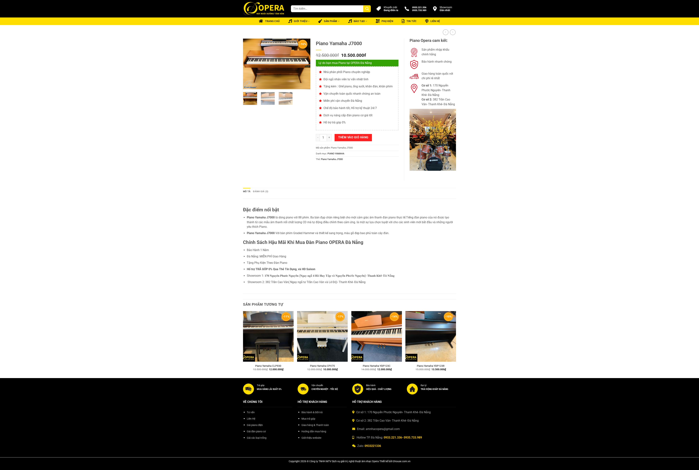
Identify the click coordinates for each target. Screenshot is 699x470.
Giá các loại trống (256, 437)
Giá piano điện (255, 425)
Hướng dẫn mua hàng (313, 431)
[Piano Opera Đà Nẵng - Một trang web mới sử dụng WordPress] (264, 8)
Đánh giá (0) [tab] (260, 191)
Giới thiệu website (311, 437)
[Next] (304, 64)
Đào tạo (359, 21)
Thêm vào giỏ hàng (353, 137)
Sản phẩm (330, 21)
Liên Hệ (251, 418)
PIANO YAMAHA (335, 153)
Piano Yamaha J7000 (332, 159)
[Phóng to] (247, 84)
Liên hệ (435, 21)
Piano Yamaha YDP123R (431, 366)
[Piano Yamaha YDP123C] (376, 336)
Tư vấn (251, 412)
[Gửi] (367, 8)
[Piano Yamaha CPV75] (322, 336)
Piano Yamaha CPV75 (322, 366)
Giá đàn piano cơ (256, 431)
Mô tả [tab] (246, 191)
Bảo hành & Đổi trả (312, 412)
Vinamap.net (251, 446)
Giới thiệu (300, 21)
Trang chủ (272, 21)
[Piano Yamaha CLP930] (268, 336)
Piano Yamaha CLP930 (268, 366)
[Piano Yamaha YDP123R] (430, 336)
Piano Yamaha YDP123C (376, 366)
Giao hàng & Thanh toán (315, 425)
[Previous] (249, 64)
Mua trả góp (308, 418)
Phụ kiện (387, 21)
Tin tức (411, 21)
